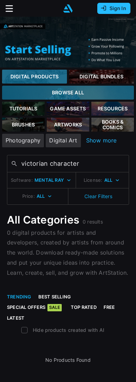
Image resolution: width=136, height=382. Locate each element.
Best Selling (54, 296)
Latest (15, 318)
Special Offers (33, 307)
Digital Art (63, 140)
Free (109, 307)
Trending (19, 296)
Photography (23, 140)
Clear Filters (98, 196)
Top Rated (84, 307)
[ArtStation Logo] (68, 8)
